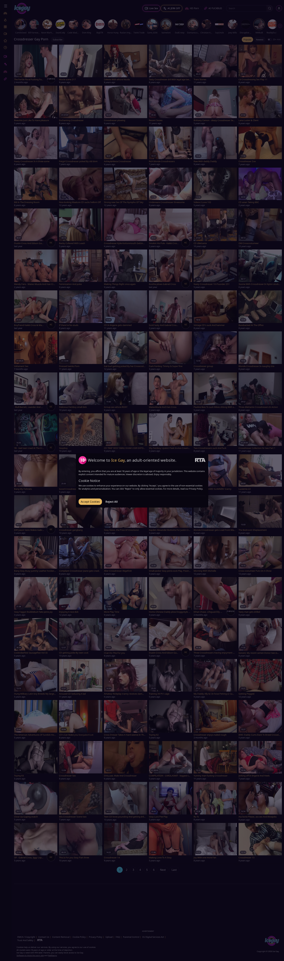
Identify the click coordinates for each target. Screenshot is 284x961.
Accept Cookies (90, 502)
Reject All (111, 502)
